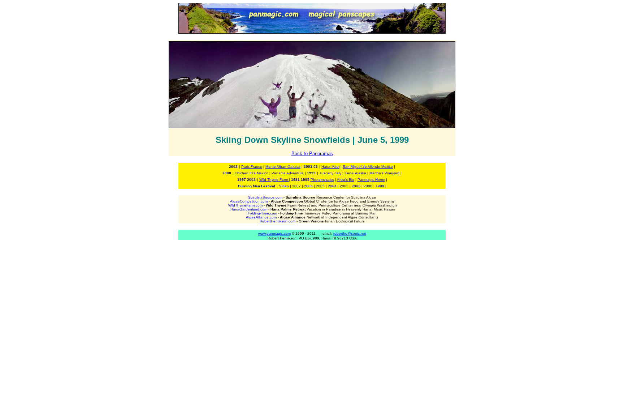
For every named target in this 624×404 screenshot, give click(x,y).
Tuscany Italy (330, 173)
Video (284, 186)
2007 (297, 186)
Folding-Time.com (262, 213)
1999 (380, 186)
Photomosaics (322, 180)
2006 (308, 186)
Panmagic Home (371, 180)
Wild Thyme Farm (274, 180)
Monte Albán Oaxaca (282, 167)
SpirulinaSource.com (265, 197)
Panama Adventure (288, 173)
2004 (332, 186)
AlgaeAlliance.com (261, 217)
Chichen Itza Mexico (251, 173)
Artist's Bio (345, 180)
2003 (344, 186)
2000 (368, 186)
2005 (320, 186)
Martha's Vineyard (384, 173)
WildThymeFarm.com (245, 205)
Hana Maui (330, 167)
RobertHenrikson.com (277, 221)
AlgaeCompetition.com (249, 201)
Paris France (251, 167)
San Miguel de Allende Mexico (368, 167)
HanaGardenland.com (248, 209)
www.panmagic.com (274, 233)
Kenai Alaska (355, 173)
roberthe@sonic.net (349, 233)
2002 (356, 186)
